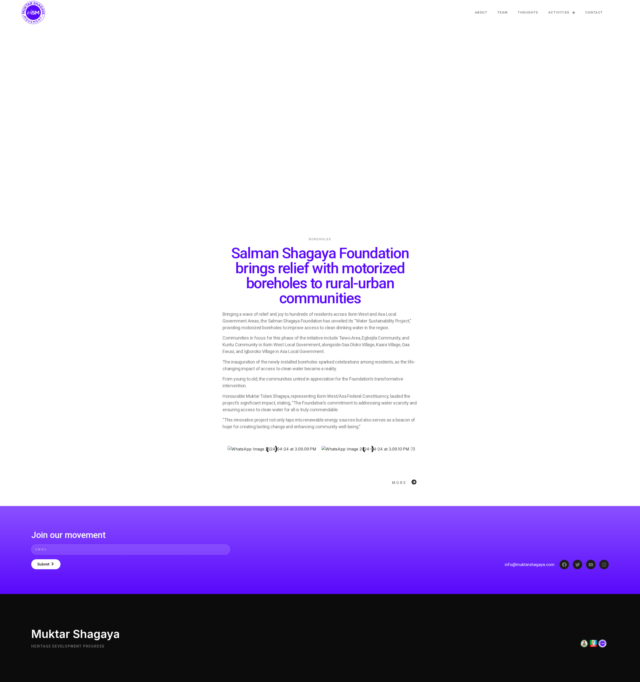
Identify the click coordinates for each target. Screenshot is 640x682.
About (481, 12)
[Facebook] (564, 564)
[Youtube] (591, 564)
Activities (559, 12)
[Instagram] (604, 564)
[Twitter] (577, 564)
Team (503, 12)
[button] (229, 449)
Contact (594, 12)
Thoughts (528, 12)
